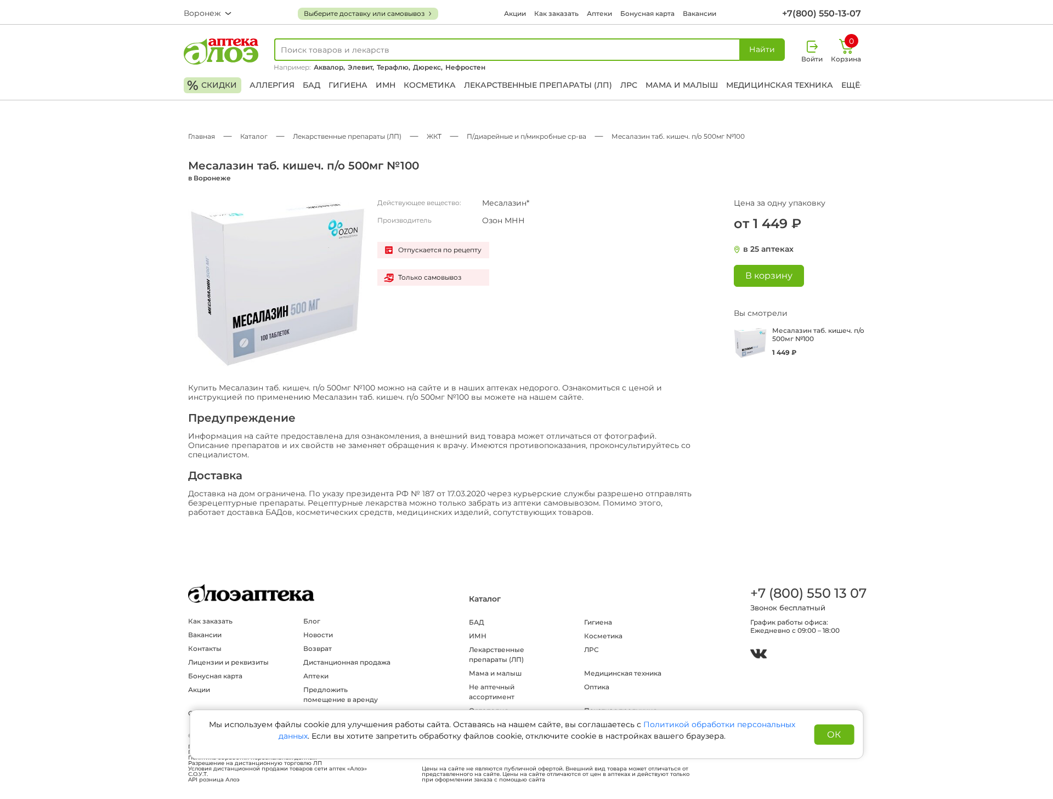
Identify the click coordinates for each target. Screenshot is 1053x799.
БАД (311, 85)
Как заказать (556, 13)
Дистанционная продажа (346, 662)
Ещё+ (852, 85)
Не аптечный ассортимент (491, 692)
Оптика (596, 687)
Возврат (317, 648)
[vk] (758, 655)
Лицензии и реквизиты (228, 662)
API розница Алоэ (214, 780)
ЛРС (628, 85)
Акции (515, 13)
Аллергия (272, 85)
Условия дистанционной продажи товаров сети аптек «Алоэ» (277, 769)
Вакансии (699, 13)
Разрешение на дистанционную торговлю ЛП (255, 763)
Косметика (430, 85)
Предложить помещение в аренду (340, 694)
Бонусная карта (647, 13)
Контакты (205, 648)
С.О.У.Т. (198, 774)
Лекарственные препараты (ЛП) (538, 85)
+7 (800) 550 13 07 (807, 593)
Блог (311, 621)
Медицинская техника (779, 85)
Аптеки (599, 13)
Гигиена (348, 85)
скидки (212, 85)
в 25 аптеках (768, 249)
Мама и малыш (682, 85)
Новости (318, 635)
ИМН (385, 85)
